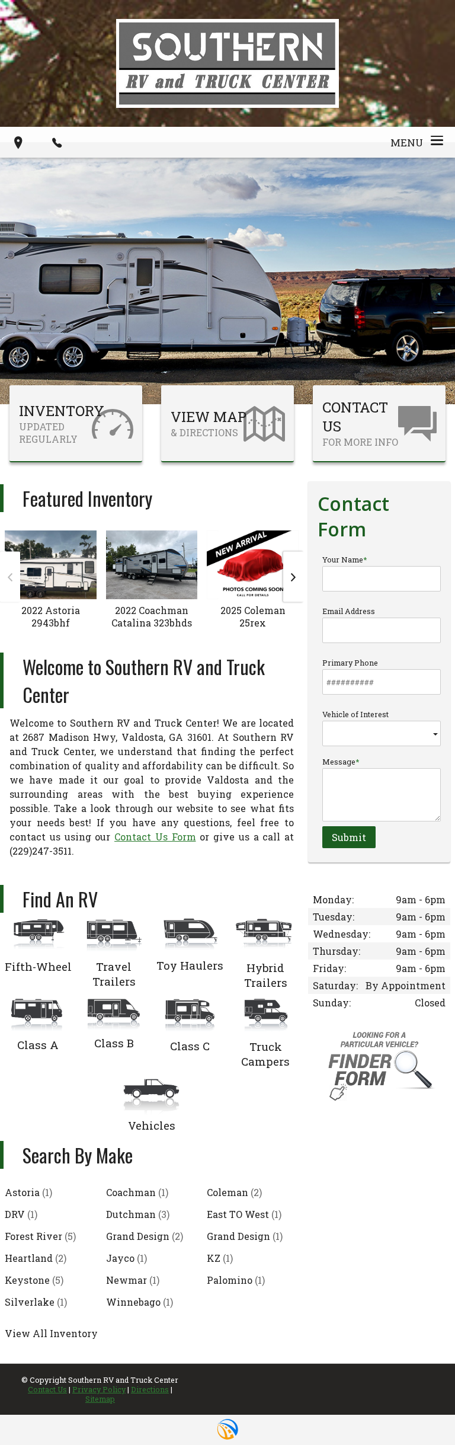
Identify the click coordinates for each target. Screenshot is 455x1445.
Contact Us (47, 1389)
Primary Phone (350, 662)
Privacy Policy (99, 1389)
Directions (150, 1389)
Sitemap (100, 1399)
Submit (349, 837)
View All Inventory (51, 1333)
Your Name (342, 559)
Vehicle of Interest (355, 714)
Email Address (348, 611)
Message (338, 761)
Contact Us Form (155, 836)
